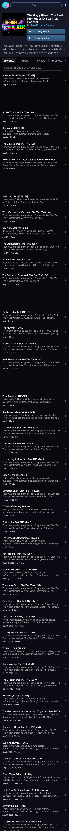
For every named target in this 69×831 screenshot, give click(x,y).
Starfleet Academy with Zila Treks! (19, 412)
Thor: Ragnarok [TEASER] (15, 396)
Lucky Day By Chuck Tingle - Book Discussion (25, 790)
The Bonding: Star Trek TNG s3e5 (19, 143)
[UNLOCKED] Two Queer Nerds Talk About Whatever (28, 159)
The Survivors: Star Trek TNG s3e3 (19, 243)
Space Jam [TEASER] (13, 128)
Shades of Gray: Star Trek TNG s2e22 (21, 343)
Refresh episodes (41, 38)
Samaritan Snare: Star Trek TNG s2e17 (21, 490)
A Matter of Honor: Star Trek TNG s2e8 (21, 727)
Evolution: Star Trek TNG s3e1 (17, 312)
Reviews (40, 60)
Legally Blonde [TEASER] (14, 475)
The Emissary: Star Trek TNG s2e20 (20, 427)
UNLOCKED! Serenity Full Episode (18, 616)
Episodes (9, 60)
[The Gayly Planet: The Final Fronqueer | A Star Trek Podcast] (14, 27)
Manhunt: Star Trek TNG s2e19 (17, 443)
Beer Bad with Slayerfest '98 (16, 259)
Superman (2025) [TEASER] (16, 742)
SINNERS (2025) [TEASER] (15, 695)
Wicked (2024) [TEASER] (14, 648)
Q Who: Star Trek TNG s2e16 (16, 522)
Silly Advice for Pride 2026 (15, 227)
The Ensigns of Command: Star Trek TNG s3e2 (25, 275)
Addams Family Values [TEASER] (18, 75)
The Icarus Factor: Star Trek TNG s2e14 (21, 585)
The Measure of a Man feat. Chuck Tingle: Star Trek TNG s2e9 (32, 711)
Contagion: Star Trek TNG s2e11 (18, 664)
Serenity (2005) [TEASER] (15, 805)
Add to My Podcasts (42, 31)
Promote (57, 60)
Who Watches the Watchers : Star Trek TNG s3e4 (26, 212)
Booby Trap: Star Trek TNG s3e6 (18, 112)
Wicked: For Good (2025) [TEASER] (19, 569)
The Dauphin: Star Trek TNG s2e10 (19, 679)
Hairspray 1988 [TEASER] (15, 196)
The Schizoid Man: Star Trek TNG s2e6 (21, 821)
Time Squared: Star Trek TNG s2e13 (20, 601)
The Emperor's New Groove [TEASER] (20, 537)
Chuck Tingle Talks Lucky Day (17, 774)
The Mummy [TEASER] (13, 327)
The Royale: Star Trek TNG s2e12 (18, 632)
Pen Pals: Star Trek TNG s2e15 (17, 553)
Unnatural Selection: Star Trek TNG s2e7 (22, 758)
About (25, 60)
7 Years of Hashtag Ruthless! (16, 506)
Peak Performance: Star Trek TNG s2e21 (22, 359)
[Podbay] (5, 7)
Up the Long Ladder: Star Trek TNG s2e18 (23, 459)
